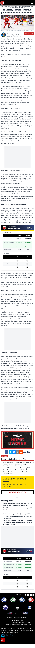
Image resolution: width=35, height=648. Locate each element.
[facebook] (6, 452)
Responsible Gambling (26, 624)
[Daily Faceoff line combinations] (24, 452)
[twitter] (10, 452)
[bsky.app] (14, 452)
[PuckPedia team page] (28, 452)
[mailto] (17, 452)
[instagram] (28, 595)
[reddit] (21, 452)
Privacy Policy (7, 624)
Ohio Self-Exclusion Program (9, 632)
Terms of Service (16, 624)
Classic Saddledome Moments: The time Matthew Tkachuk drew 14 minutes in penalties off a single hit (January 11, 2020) (17, 522)
